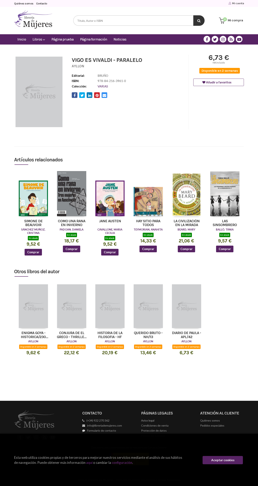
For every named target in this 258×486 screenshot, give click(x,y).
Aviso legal (147, 420)
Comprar (33, 252)
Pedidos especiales (212, 425)
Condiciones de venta (155, 425)
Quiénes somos (23, 3)
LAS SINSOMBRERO (225, 223)
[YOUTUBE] (239, 39)
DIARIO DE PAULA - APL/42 (186, 335)
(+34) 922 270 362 (97, 420)
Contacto (41, 3)
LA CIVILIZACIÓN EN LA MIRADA (187, 223)
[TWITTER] (215, 39)
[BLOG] (231, 39)
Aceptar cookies (222, 460)
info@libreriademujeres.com (104, 425)
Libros (37, 39)
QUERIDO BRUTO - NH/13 (148, 335)
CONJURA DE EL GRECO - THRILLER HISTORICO (71, 335)
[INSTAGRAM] (223, 39)
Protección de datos (154, 430)
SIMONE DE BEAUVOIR (33, 223)
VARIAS (103, 86)
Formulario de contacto (101, 430)
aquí (89, 462)
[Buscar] (199, 20)
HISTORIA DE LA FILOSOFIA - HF (109, 335)
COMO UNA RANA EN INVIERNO (71, 223)
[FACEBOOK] (207, 39)
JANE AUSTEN (110, 221)
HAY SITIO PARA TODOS (148, 223)
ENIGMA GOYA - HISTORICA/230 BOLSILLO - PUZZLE (33, 335)
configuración (122, 462)
